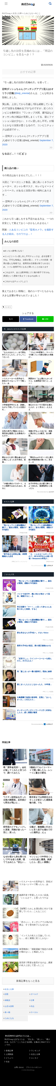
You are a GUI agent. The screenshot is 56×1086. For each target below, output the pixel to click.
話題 (6, 994)
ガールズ (34, 994)
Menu (6, 3)
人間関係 (9, 1054)
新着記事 (9, 1051)
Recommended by (42, 492)
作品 (32, 1006)
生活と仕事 (9, 989)
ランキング (35, 1051)
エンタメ (34, 1058)
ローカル (34, 1012)
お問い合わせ (19, 1067)
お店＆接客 (9, 1006)
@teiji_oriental (22, 93)
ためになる (9, 1018)
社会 (8, 1062)
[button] (4, 681)
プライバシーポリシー (34, 1067)
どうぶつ (9, 1058)
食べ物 (7, 1012)
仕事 (32, 1000)
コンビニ (8, 307)
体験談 (7, 1000)
